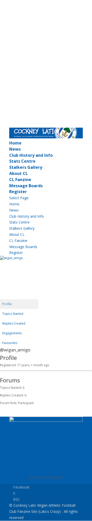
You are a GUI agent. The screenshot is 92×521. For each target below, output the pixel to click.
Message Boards (26, 186)
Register (18, 191)
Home (15, 143)
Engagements (12, 333)
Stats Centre (22, 161)
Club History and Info (31, 155)
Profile (7, 304)
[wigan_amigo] (19, 258)
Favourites (9, 343)
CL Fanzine (20, 179)
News (15, 149)
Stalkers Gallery (25, 167)
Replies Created (13, 323)
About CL (18, 173)
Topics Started (12, 314)
